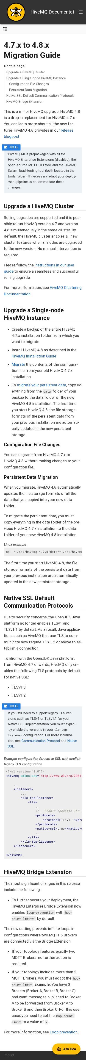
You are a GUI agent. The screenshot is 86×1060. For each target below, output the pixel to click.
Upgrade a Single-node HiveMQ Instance (36, 78)
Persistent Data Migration (28, 90)
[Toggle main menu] (80, 12)
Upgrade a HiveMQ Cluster (25, 72)
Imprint (9, 1055)
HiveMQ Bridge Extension (24, 101)
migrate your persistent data (41, 385)
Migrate (18, 364)
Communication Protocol (41, 741)
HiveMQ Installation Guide (34, 356)
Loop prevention (64, 1032)
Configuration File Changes (29, 84)
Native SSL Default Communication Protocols (40, 95)
